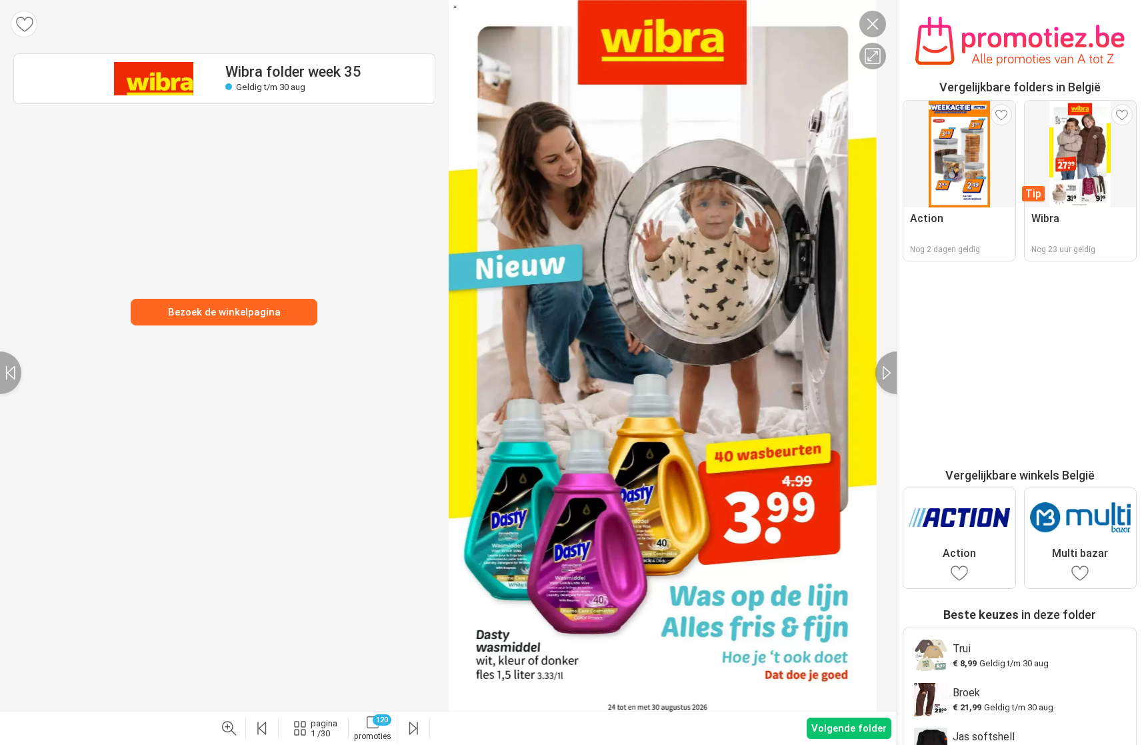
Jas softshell (984, 736)
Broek (966, 692)
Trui (962, 648)
